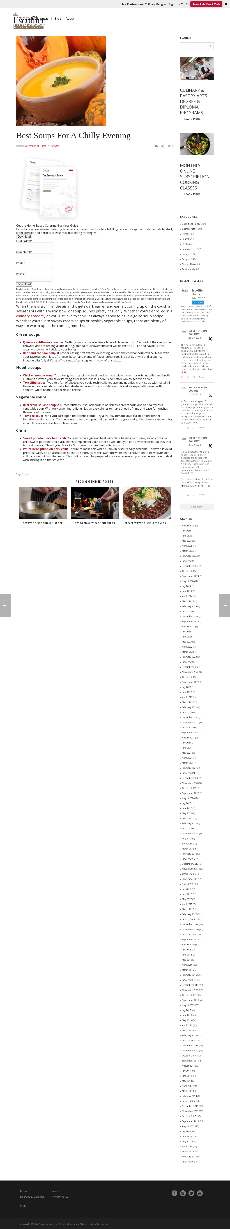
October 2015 (189, 995)
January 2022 (188, 712)
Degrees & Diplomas (32, 1196)
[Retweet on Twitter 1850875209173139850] (189, 377)
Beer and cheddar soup (39, 353)
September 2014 (190, 1060)
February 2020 (189, 823)
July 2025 (186, 530)
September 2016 (190, 939)
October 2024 (189, 571)
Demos (185, 233)
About (70, 18)
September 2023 (190, 621)
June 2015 (187, 1015)
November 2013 (190, 1111)
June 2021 (187, 747)
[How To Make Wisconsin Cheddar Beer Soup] (95, 503)
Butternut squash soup (39, 405)
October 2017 (189, 873)
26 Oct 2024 (194, 394)
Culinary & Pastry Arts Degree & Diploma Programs (193, 101)
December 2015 (190, 985)
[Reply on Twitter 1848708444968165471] (183, 495)
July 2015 (186, 1010)
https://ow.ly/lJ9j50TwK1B (193, 485)
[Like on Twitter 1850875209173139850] (195, 377)
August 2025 (188, 525)
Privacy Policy (60, 1196)
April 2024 (187, 596)
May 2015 (187, 1020)
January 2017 (188, 919)
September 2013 (190, 1121)
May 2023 (187, 641)
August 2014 (188, 1065)
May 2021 (187, 752)
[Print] (156, 145)
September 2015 (190, 1000)
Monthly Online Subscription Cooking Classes (195, 176)
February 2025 (189, 555)
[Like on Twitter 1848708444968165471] (195, 495)
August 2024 (188, 581)
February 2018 (189, 853)
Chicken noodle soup (38, 375)
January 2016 (188, 979)
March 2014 (188, 1091)
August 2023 (188, 626)
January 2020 (188, 828)
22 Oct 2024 (194, 444)
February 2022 (189, 707)
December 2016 (190, 924)
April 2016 (187, 964)
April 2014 (187, 1085)
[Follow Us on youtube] (200, 1193)
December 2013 (190, 1106)
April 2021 (187, 757)
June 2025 (187, 535)
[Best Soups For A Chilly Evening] (94, 81)
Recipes (55, 145)
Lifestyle (186, 254)
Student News (189, 264)
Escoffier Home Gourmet (197, 332)
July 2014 (186, 1070)
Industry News (189, 249)
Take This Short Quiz (206, 4)
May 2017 (187, 899)
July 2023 (186, 631)
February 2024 (189, 606)
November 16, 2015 (35, 145)
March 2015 (188, 1030)
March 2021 (188, 762)
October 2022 (189, 677)
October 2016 (189, 934)
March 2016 (188, 969)
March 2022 (188, 702)
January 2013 (188, 1161)
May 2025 (187, 540)
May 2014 (187, 1080)
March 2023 (188, 651)
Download (24, 236)
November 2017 (190, 868)
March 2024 (188, 601)
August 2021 (188, 737)
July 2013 (186, 1131)
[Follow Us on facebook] (174, 1193)
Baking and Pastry (191, 223)
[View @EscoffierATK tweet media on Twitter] (209, 486)
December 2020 (190, 778)
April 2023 (187, 646)
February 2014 (189, 1096)
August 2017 (188, 884)
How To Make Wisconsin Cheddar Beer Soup (96, 523)
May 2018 (187, 838)
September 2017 (190, 879)
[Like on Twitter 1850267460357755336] (195, 428)
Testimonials (188, 269)
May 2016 (187, 959)
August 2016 (188, 944)
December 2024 (190, 566)
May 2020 (187, 813)
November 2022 (190, 672)
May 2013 (187, 1141)
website (87, 302)
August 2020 (188, 798)
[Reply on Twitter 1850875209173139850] (183, 377)
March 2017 (188, 909)
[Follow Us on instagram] (183, 1193)
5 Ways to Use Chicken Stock (43, 523)
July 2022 (186, 687)
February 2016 (189, 974)
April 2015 (187, 1025)
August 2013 (188, 1126)
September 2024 (190, 576)
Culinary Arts (188, 228)
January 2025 (188, 560)
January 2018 (188, 858)
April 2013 (187, 1146)
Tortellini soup (33, 383)
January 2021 (188, 773)
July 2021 (186, 742)
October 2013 (189, 1116)
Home (23, 1191)
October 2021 (189, 727)
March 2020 (188, 818)
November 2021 (190, 722)
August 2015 (188, 1005)
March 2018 (188, 848)
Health (185, 244)
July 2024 (186, 586)
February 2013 (189, 1156)
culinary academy (30, 316)
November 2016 (190, 929)
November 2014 (190, 1050)
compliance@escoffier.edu (119, 302)
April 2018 (187, 843)
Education (187, 238)
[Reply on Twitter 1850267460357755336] (183, 428)
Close (226, 4)
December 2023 (190, 616)
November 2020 (190, 783)
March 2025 (188, 550)
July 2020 (186, 803)
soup (25, 474)
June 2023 (187, 636)
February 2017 (189, 914)
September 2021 (190, 732)
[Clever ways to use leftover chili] (147, 503)
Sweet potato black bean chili (44, 438)
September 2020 (190, 793)
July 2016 (186, 949)
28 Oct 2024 (194, 337)
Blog (57, 18)
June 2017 (187, 894)
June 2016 (187, 954)
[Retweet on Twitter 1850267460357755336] (189, 428)
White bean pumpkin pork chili (45, 449)
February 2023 (189, 656)
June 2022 (187, 692)
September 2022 (190, 682)
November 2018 (190, 833)
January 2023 (188, 661)
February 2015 (189, 1035)
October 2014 (189, 1055)
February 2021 (189, 767)
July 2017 (186, 889)
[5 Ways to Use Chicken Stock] (43, 503)
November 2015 (190, 990)
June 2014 (187, 1075)
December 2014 (190, 1045)
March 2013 (188, 1151)
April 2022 (187, 697)
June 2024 (187, 591)
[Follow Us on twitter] (191, 1193)
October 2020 (189, 788)
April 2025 (187, 545)
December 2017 (190, 863)
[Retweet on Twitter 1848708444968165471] (189, 495)
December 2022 (190, 666)
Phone (20, 273)
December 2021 (190, 717)
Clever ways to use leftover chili (148, 523)
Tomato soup (32, 416)
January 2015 (188, 1040)
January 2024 (188, 611)
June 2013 (187, 1136)
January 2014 (188, 1101)
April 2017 (187, 904)
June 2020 (187, 808)
